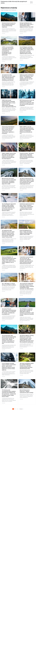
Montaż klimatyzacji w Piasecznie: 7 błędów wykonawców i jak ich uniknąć (26, 391)
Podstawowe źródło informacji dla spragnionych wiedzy (14, 2)
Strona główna (31, 2)
